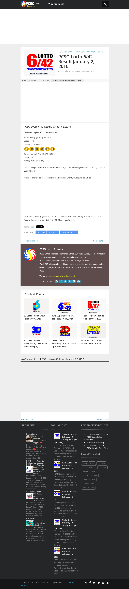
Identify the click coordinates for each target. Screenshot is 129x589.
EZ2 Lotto (101, 463)
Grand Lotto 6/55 (89, 467)
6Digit (92, 463)
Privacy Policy (70, 582)
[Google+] (70, 281)
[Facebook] (61, 281)
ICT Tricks (30, 519)
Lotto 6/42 (102, 467)
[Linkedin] (74, 281)
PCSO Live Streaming (95, 442)
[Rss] (56, 281)
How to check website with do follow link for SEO (39, 524)
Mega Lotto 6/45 (89, 471)
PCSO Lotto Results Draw (97, 434)
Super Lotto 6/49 (89, 479)
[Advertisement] (64, 26)
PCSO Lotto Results (90, 475)
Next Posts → (99, 240)
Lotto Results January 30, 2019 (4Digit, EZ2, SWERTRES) (39, 470)
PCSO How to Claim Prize (97, 448)
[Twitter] (65, 281)
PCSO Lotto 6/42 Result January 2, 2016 (76, 61)
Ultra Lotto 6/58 (88, 488)
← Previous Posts (31, 240)
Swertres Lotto (88, 483)
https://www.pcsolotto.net (62, 276)
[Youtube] (78, 281)
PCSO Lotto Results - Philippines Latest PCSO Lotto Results (35, 463)
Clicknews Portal (33, 492)
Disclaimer (24, 585)
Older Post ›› (103, 419)
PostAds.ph (31, 434)
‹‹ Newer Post (27, 419)
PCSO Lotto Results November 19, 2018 (38, 497)
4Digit (85, 463)
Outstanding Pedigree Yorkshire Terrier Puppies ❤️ (39, 439)
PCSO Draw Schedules (96, 445)
